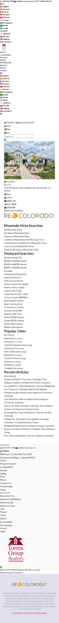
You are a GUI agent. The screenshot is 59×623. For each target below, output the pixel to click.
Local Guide (5, 492)
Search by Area (7, 505)
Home (3, 489)
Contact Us (5, 483)
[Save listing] (5, 181)
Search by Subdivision (10, 499)
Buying (3, 57)
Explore (3, 460)
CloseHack (18, 572)
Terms (3, 515)
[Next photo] (51, 162)
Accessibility (6, 522)
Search (3, 52)
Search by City (7, 495)
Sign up (3, 42)
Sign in (9, 42)
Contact (3, 70)
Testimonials (6, 486)
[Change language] (2, 4)
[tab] (29, 126)
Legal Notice (17, 613)
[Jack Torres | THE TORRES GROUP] (15, 563)
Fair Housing (6, 525)
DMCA (3, 518)
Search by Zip (6, 502)
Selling (2, 60)
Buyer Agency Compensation (35, 613)
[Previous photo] (7, 162)
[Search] (5, 139)
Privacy (3, 512)
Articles (3, 68)
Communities (5, 55)
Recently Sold (5, 62)
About (2, 65)
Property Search (8, 463)
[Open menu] (1, 113)
